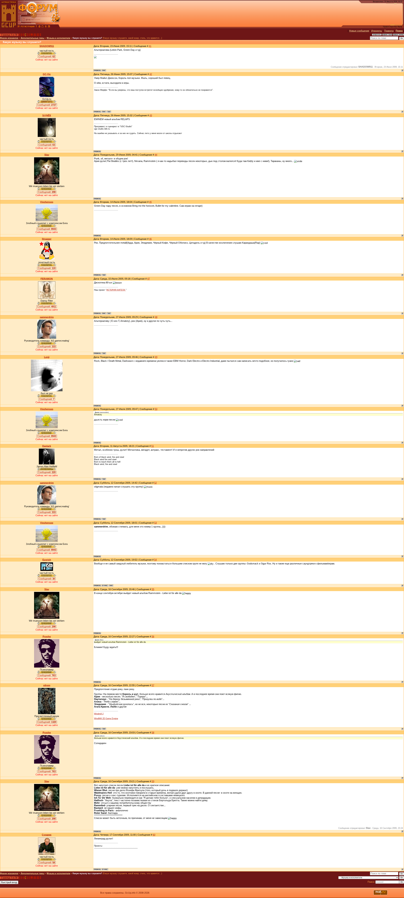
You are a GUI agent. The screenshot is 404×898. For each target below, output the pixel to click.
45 (150, 202)
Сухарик (46, 835)
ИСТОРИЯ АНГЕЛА (116, 290)
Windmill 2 (99, 714)
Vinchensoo (46, 202)
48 (156, 317)
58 (38, 34)
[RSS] (48, 27)
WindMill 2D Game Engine (106, 718)
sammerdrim (47, 317)
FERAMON (47, 279)
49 (156, 357)
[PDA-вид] (45, 27)
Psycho (47, 636)
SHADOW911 (46, 46)
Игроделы (376, 31)
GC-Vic (47, 74)
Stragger (46, 239)
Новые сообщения (359, 31)
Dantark (46, 446)
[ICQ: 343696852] (104, 479)
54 (155, 560)
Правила (389, 31)
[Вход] (36, 27)
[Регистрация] (27, 27)
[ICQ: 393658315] (104, 275)
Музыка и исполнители (58, 38)
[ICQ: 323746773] (104, 729)
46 (150, 239)
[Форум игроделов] (18, 27)
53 (155, 523)
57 (34, 34)
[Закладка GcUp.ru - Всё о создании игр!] (42, 27)
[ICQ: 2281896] (109, 112)
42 (150, 74)
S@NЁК (46, 115)
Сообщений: (47, 56)
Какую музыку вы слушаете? (87, 38)
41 (150, 46)
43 (150, 115)
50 (156, 409)
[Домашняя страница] (104, 70)
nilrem (46, 685)
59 (153, 781)
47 (148, 279)
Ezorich (46, 560)
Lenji (46, 357)
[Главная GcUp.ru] (8, 27)
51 (152, 446)
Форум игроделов (9, 38)
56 (153, 636)
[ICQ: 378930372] (104, 353)
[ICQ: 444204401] (109, 313)
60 (154, 835)
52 (155, 483)
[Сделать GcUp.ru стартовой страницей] (39, 27)
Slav (46, 155)
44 (156, 155)
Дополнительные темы (32, 38)
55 (153, 589)
